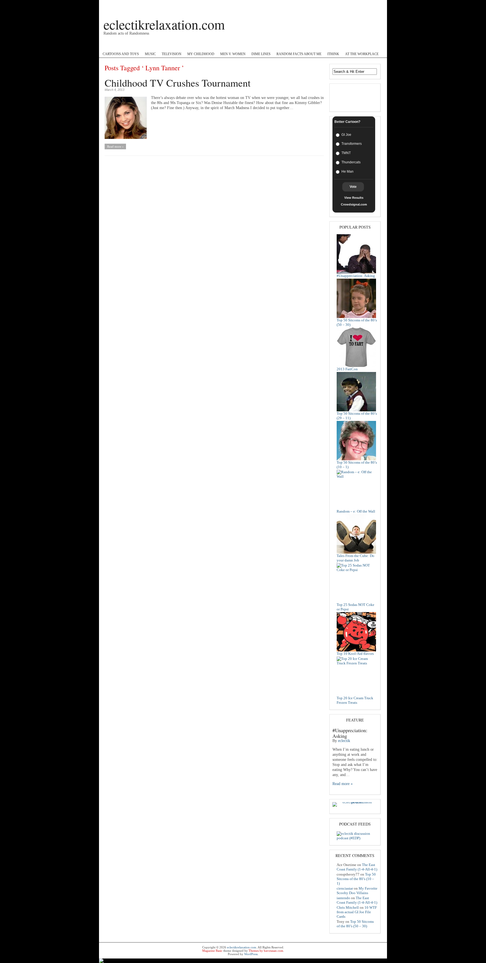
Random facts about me (298, 54)
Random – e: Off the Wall (356, 511)
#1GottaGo (132, 45)
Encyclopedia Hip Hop (168, 45)
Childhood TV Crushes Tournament (178, 82)
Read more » (115, 146)
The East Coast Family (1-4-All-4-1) (357, 867)
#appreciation (250, 45)
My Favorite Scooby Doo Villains (357, 890)
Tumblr (276, 45)
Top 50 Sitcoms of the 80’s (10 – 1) (356, 878)
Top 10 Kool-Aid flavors (355, 653)
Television (171, 54)
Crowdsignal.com (354, 204)
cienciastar (345, 888)
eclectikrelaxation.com (164, 24)
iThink (333, 54)
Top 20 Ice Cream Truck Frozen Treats (355, 700)
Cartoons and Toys (121, 54)
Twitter (201, 45)
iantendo (343, 898)
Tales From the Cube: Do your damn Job (355, 558)
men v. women (233, 54)
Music (150, 54)
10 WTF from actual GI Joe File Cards (357, 912)
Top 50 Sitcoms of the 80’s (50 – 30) (355, 923)
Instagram (223, 45)
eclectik (344, 741)
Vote (353, 187)
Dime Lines (261, 54)
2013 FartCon (347, 369)
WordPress (251, 954)
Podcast (109, 45)
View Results (353, 197)
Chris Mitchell (348, 907)
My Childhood (200, 54)
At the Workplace (362, 54)
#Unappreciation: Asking (356, 276)
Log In (376, 5)
